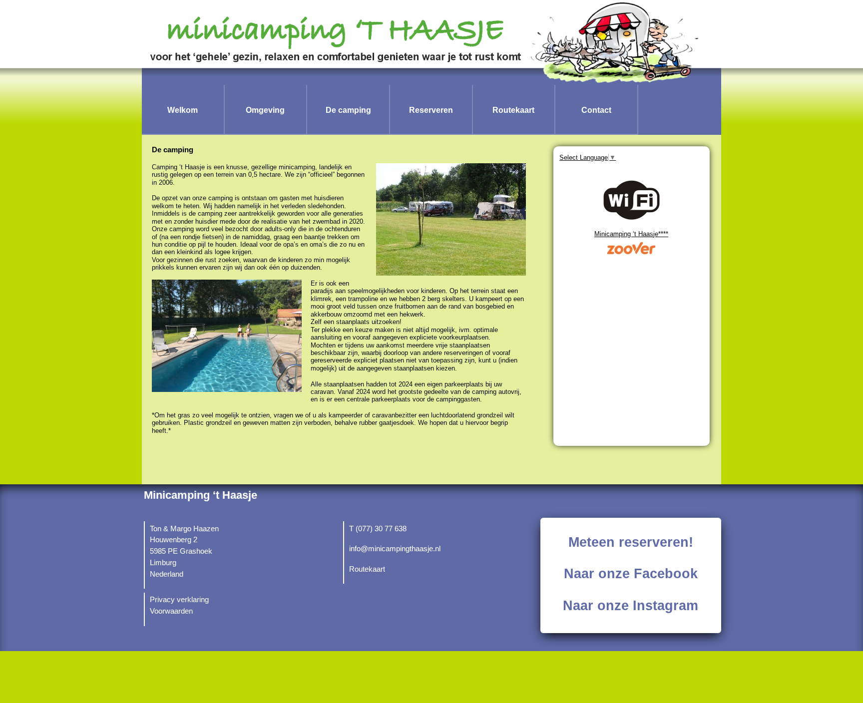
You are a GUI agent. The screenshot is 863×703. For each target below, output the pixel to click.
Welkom (182, 109)
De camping (348, 109)
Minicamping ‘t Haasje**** (631, 234)
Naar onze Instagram (630, 605)
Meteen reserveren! (630, 542)
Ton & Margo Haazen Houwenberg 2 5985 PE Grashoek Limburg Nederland (184, 551)
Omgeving (265, 109)
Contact (596, 109)
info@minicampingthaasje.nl (394, 549)
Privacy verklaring (179, 600)
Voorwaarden (171, 611)
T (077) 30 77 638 (378, 529)
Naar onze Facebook (631, 573)
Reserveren (431, 109)
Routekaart (513, 109)
